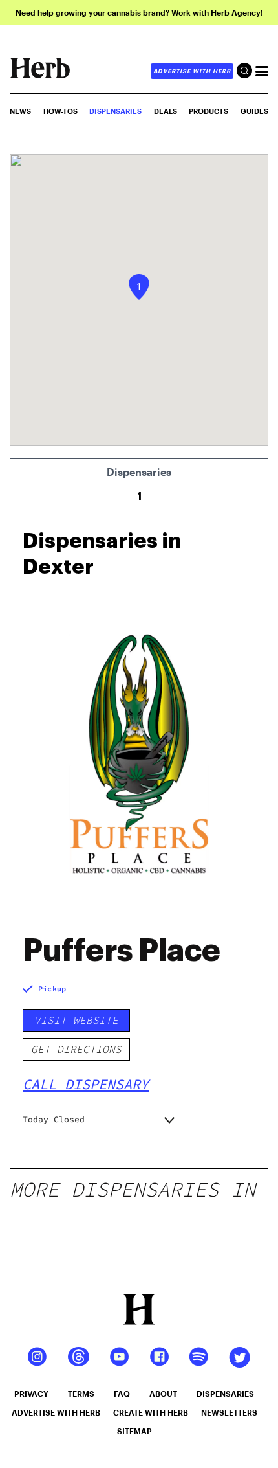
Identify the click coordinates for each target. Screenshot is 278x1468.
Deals (165, 111)
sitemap (134, 1431)
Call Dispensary (86, 1084)
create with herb (150, 1412)
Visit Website (76, 1019)
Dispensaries (115, 111)
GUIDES (254, 111)
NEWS (20, 111)
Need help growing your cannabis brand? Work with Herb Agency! (139, 12)
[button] (139, 287)
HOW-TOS (60, 111)
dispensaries (225, 1393)
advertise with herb (192, 70)
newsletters (229, 1412)
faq (122, 1393)
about (163, 1393)
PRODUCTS (208, 111)
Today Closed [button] (54, 1119)
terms (81, 1393)
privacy (31, 1393)
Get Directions (76, 1049)
